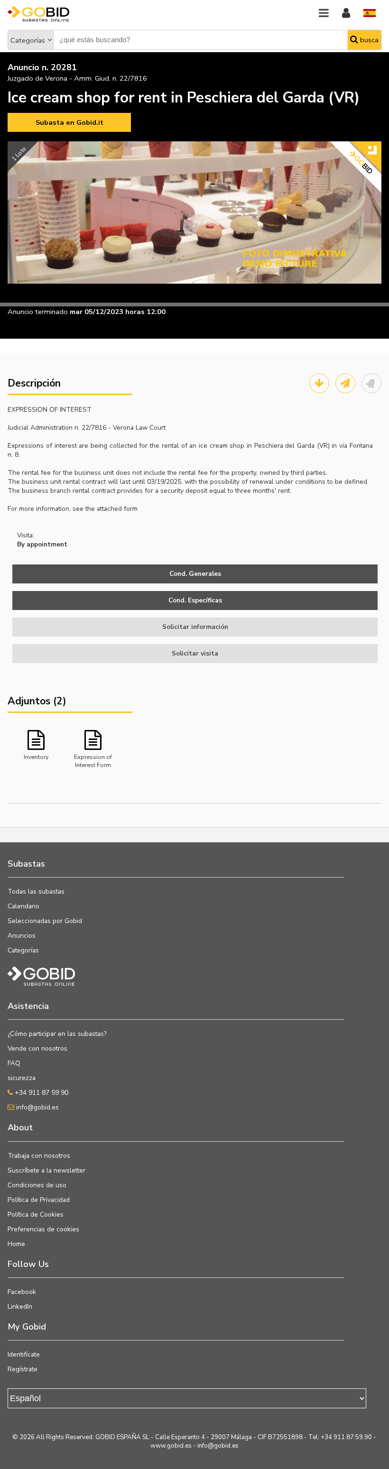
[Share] (345, 383)
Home (16, 1243)
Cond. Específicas (195, 600)
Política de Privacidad (39, 1199)
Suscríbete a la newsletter (46, 1170)
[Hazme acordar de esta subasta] (371, 383)
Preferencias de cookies (43, 1229)
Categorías (27, 40)
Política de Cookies (36, 1214)
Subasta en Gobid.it (69, 122)
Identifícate (24, 1354)
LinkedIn (20, 1306)
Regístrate (22, 1369)
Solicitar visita (195, 653)
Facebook (22, 1291)
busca (368, 40)
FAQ (14, 1063)
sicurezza (22, 1077)
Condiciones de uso (37, 1185)
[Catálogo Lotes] (319, 383)
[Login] (346, 13)
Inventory (36, 757)
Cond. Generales (195, 573)
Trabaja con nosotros (39, 1155)
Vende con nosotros (37, 1048)
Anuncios (22, 935)
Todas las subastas (36, 891)
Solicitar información (195, 626)
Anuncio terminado (38, 311)
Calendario (23, 906)
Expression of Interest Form (93, 760)
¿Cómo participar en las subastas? (57, 1033)
